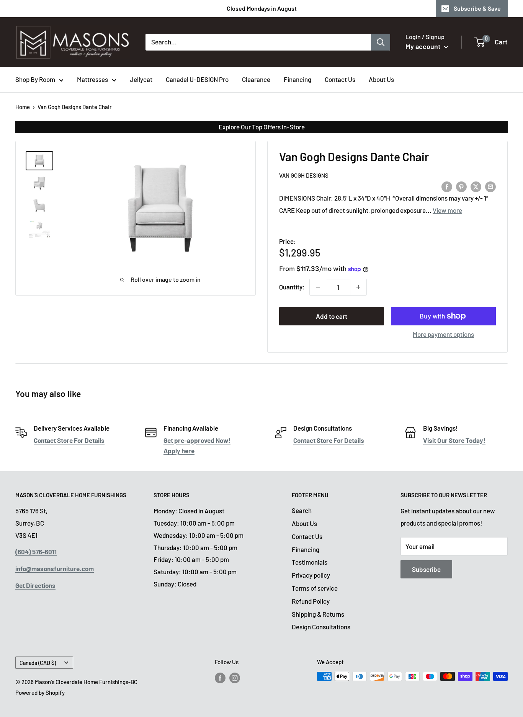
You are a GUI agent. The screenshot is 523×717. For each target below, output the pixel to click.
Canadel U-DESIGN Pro (197, 79)
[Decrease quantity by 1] (318, 287)
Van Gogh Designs (304, 175)
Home (22, 106)
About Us (381, 79)
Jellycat (141, 79)
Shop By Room (35, 79)
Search (302, 510)
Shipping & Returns (318, 614)
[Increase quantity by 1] (358, 287)
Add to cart (331, 316)
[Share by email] (490, 186)
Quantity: (292, 287)
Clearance (256, 79)
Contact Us (340, 79)
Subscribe (426, 569)
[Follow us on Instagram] (234, 677)
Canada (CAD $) (38, 663)
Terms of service (315, 588)
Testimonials (309, 562)
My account (423, 46)
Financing (297, 79)
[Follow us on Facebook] (220, 677)
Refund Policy (311, 601)
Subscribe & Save (477, 8)
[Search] (380, 42)
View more (447, 210)
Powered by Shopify (40, 692)
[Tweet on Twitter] (476, 186)
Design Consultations (321, 626)
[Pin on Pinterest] (461, 186)
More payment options (443, 334)
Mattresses (92, 79)
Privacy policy (311, 575)
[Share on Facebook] (446, 186)
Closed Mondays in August (262, 8)
